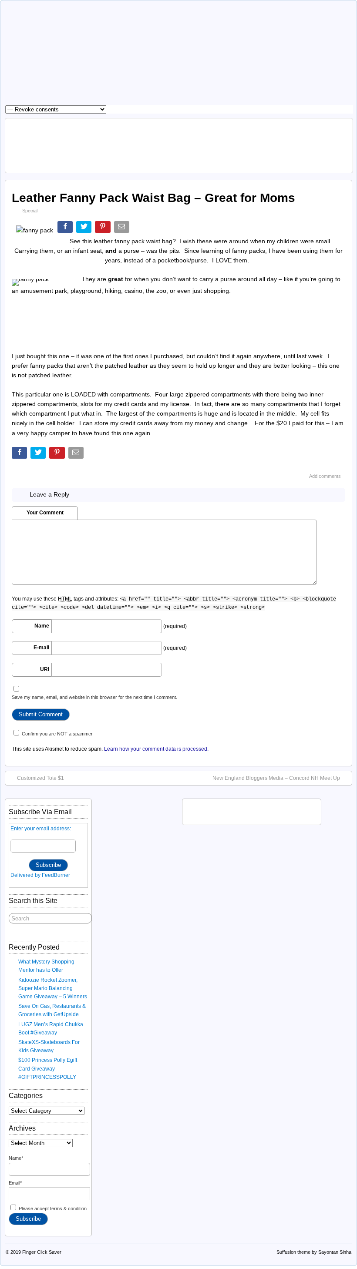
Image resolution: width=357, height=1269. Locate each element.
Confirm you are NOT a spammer (56, 733)
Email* (15, 1182)
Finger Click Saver (41, 1252)
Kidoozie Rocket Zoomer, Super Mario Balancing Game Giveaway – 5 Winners (52, 988)
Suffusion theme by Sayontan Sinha (313, 1252)
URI (44, 669)
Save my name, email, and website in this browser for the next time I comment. (94, 697)
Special (29, 210)
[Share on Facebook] (65, 228)
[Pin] (103, 228)
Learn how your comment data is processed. (156, 749)
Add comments (325, 476)
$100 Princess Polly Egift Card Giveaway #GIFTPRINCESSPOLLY (47, 1068)
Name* (16, 1158)
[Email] (122, 228)
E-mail (41, 648)
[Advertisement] (178, 144)
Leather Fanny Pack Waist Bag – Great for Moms (153, 198)
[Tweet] (84, 228)
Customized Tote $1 (40, 778)
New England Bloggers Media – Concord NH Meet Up (276, 778)
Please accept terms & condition (52, 1208)
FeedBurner (56, 875)
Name (41, 626)
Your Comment (45, 513)
